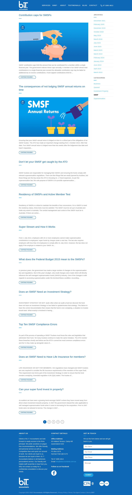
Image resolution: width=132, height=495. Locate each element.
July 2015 (97, 43)
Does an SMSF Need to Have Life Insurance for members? (52, 356)
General (96, 87)
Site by (90, 492)
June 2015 (97, 46)
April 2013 (97, 69)
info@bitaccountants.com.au (66, 461)
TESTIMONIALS (74, 5)
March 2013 (98, 72)
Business (97, 84)
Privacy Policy (62, 492)
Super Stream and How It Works (37, 226)
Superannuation (99, 98)
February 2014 (99, 58)
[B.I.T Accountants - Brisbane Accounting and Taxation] (25, 5)
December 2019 (99, 28)
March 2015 (98, 50)
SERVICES (46, 5)
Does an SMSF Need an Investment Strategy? (45, 291)
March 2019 (98, 39)
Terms (70, 492)
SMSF (54, 5)
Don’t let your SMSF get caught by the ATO (43, 161)
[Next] (62, 422)
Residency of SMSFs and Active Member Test (44, 194)
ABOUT (63, 5)
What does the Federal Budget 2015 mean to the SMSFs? (52, 259)
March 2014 (98, 54)
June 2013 (97, 65)
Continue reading (27, 77)
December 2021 (99, 21)
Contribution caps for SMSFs (35, 15)
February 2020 (99, 24)
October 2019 (99, 32)
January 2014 (99, 61)
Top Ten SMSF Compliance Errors (38, 324)
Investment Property (101, 91)
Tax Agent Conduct (79, 492)
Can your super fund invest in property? (41, 389)
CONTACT (93, 5)
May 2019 (97, 35)
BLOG (84, 5)
